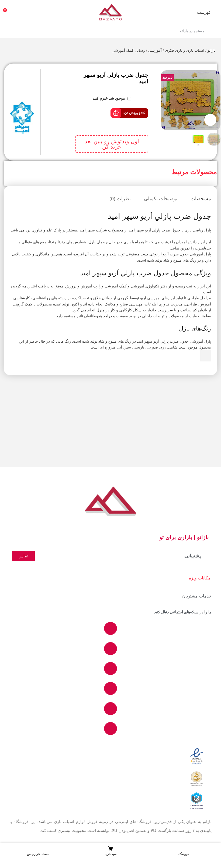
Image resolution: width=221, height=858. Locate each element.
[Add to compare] (38, 71)
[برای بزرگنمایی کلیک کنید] (210, 120)
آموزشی (155, 50)
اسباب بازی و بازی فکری (184, 50)
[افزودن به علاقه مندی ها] (38, 82)
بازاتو (212, 50)
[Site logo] (110, 12)
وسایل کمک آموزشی (128, 50)
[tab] (201, 199)
